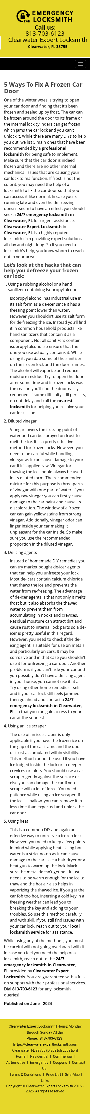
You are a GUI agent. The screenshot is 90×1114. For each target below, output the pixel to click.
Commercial (62, 1056)
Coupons (60, 1062)
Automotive (15, 1062)
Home (21, 1056)
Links (45, 1081)
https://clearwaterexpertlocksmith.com (45, 1044)
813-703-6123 (45, 33)
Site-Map (72, 1075)
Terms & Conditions (25, 1075)
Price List (53, 1075)
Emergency (39, 1062)
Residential (39, 1056)
